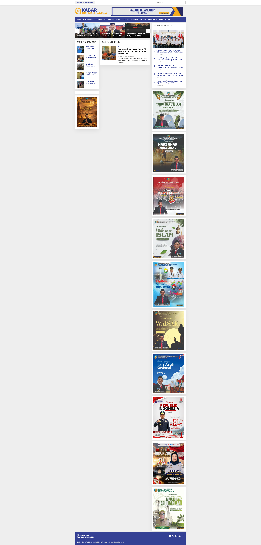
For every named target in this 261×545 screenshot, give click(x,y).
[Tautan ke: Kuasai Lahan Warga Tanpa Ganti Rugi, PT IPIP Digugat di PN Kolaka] (112, 30)
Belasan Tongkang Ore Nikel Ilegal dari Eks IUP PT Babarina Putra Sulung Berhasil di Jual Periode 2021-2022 (170, 74)
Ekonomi (120, 47)
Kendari (120, 56)
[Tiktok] (182, 536)
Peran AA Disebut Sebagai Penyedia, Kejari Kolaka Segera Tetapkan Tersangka (169, 82)
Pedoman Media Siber (114, 542)
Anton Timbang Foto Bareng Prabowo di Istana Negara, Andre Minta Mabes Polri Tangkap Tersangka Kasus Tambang (170, 51)
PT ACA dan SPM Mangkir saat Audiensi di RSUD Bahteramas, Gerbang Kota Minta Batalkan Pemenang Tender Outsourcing (91, 48)
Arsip (122, 542)
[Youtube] (179, 536)
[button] (184, 2)
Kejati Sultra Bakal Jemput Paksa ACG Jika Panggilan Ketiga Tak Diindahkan (91, 65)
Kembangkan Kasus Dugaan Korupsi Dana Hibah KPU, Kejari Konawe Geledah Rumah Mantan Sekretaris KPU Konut (91, 56)
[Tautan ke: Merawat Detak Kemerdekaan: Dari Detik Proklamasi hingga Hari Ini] (137, 30)
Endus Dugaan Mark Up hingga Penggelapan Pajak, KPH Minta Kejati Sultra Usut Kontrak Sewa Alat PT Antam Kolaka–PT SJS (169, 66)
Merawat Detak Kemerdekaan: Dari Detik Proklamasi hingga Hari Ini (135, 34)
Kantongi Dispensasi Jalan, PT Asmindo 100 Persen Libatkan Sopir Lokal (132, 51)
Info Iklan (104, 542)
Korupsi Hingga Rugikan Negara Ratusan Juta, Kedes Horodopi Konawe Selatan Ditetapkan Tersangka (91, 74)
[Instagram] (176, 536)
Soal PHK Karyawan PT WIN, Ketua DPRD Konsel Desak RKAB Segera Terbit (88, 34)
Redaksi (97, 542)
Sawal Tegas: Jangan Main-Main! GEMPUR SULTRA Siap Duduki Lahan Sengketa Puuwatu (169, 59)
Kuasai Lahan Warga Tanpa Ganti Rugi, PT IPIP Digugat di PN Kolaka (111, 34)
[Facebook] (170, 536)
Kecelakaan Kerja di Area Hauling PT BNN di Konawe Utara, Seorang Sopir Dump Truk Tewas (91, 82)
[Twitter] (173, 536)
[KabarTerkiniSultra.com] (91, 11)
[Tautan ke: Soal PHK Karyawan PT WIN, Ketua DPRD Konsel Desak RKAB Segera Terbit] (87, 30)
